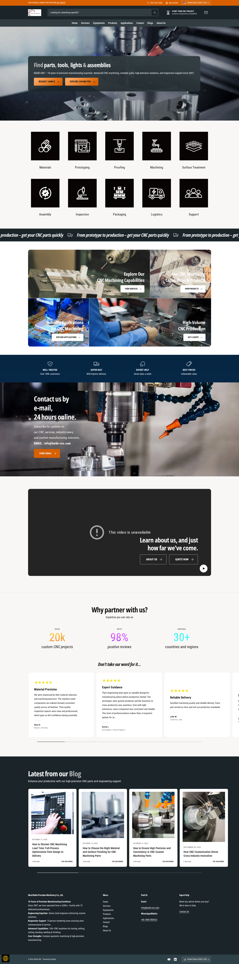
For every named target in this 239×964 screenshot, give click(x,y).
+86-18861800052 (149, 919)
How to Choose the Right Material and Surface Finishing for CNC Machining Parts (101, 852)
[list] (119, 174)
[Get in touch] (206, 12)
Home (105, 901)
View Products (192, 289)
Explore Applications (66, 337)
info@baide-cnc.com (150, 907)
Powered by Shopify (49, 959)
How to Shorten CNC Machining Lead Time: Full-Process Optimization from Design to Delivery (49, 850)
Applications (108, 918)
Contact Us (184, 911)
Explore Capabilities (80, 81)
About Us (151, 559)
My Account (173, 3)
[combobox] (103, 12)
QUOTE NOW (182, 559)
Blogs (105, 926)
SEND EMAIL (45, 453)
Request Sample (47, 81)
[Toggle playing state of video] (204, 568)
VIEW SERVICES (131, 289)
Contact (106, 922)
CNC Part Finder (156, 3)
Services (106, 906)
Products (107, 914)
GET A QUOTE (193, 337)
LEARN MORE (67, 3)
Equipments (108, 910)
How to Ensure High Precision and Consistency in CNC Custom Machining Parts (152, 852)
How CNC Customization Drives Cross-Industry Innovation (201, 853)
